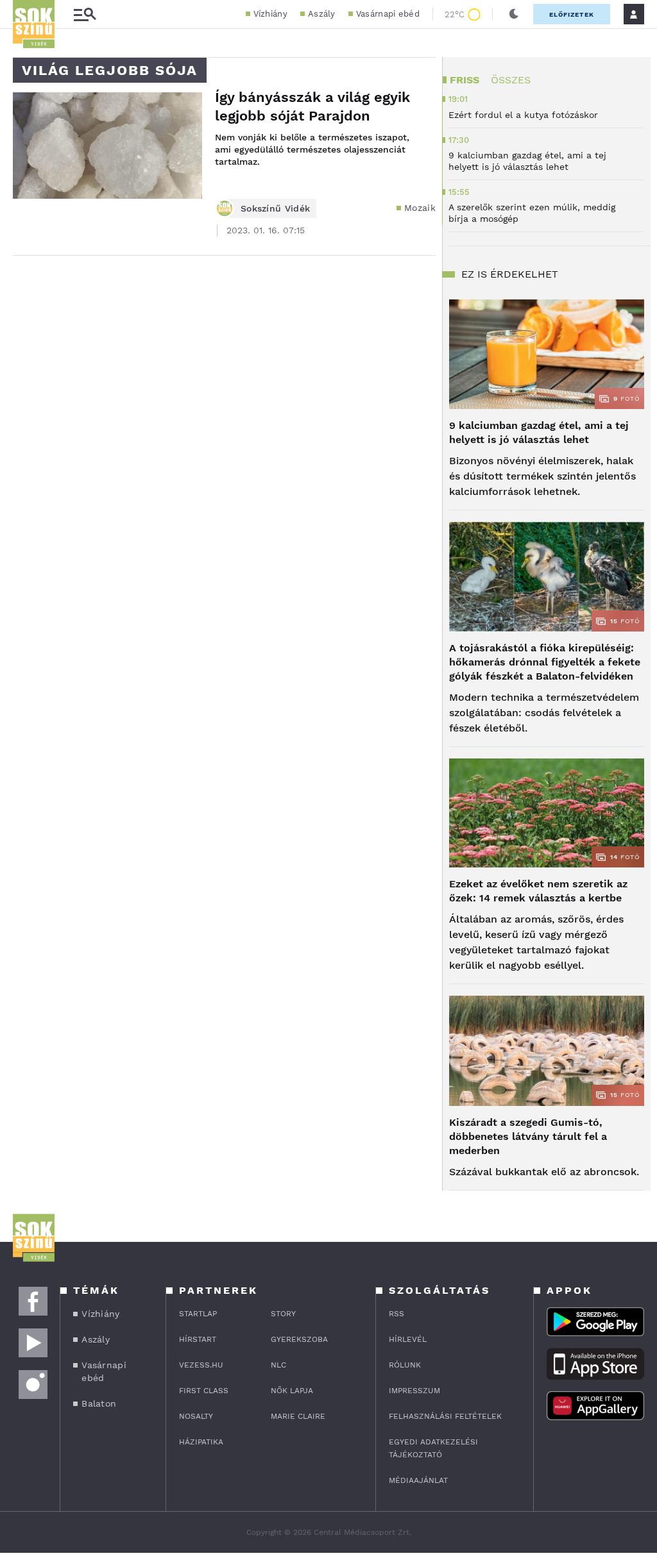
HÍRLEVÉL (408, 1339)
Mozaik (420, 208)
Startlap (198, 1313)
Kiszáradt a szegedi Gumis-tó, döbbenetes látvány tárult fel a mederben (528, 1136)
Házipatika (201, 1441)
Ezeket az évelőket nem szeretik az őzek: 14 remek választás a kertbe (538, 891)
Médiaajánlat (418, 1480)
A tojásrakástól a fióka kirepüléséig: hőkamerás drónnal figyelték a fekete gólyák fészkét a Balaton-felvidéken (544, 662)
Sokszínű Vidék (275, 208)
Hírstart (197, 1339)
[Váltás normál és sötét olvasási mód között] (514, 14)
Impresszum (414, 1390)
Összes (511, 80)
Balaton (98, 1403)
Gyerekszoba (299, 1339)
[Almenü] (84, 14)
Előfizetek (571, 14)
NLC (278, 1364)
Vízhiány (270, 14)
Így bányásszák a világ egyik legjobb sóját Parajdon (312, 106)
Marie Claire (298, 1416)
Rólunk (405, 1364)
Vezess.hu (201, 1364)
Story (283, 1313)
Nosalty (196, 1416)
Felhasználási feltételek (445, 1416)
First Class (203, 1390)
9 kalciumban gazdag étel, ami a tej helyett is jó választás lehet (539, 432)
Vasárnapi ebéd (388, 14)
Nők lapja (292, 1390)
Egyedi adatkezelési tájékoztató (433, 1448)
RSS (396, 1313)
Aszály (322, 14)
